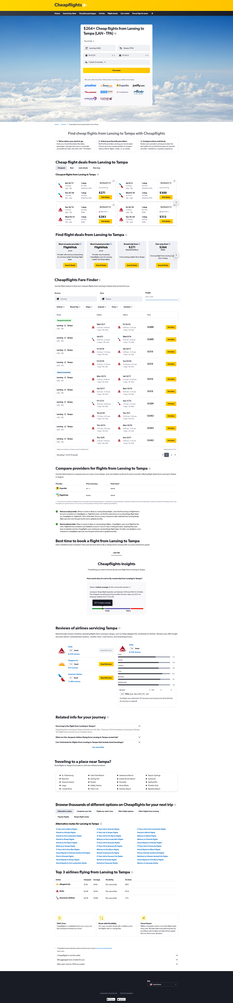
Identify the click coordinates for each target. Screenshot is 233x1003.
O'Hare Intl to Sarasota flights (108, 843)
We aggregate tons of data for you (71, 960)
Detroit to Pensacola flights (107, 863)
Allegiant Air (73, 660)
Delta (70, 647)
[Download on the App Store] (121, 999)
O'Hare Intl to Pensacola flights (149, 846)
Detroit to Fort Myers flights (66, 843)
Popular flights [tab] (63, 817)
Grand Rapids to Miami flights (148, 849)
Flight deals (113, 13)
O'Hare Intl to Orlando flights (108, 829)
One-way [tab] (96, 168)
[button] (115, 33)
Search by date (69, 13)
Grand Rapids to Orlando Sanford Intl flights (73, 853)
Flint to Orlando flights (65, 856)
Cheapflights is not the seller (68, 955)
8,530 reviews (74, 654)
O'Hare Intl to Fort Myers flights (109, 836)
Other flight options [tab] (125, 811)
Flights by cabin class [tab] (105, 811)
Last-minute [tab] (83, 168)
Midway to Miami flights (146, 836)
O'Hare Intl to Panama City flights (110, 856)
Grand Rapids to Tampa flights (67, 860)
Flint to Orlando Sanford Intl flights (150, 853)
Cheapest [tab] (61, 168)
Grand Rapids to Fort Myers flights (150, 860)
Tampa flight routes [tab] (81, 817)
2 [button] (171, 455)
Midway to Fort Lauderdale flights (110, 839)
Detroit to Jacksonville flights (108, 853)
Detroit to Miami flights (146, 832)
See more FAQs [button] (98, 747)
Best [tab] (72, 168)
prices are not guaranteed (104, 948)
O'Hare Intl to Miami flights (66, 829)
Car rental (125, 13)
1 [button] (166, 455)
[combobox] (89, 41)
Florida (63, 124)
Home (57, 13)
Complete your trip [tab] (84, 811)
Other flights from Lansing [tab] (149, 811)
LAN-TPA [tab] (116, 553)
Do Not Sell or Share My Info (108, 993)
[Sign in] (152, 13)
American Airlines (75, 674)
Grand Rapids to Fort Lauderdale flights (71, 863)
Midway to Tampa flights (65, 846)
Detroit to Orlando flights (66, 832)
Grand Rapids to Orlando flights (149, 843)
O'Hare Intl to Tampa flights (107, 832)
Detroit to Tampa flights (65, 839)
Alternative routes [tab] (65, 811)
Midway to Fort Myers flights (108, 849)
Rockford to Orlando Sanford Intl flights (152, 856)
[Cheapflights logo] (68, 5)
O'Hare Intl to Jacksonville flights (109, 846)
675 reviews (73, 668)
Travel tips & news (140, 13)
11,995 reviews (74, 681)
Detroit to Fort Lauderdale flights (69, 836)
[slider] (179, 299)
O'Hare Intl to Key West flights (68, 849)
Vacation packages (87, 13)
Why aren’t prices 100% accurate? (71, 964)
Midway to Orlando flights (147, 839)
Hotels (102, 13)
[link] (70, 265)
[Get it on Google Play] (111, 999)
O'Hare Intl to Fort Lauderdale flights (151, 829)
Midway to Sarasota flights (147, 863)
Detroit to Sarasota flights (107, 860)
